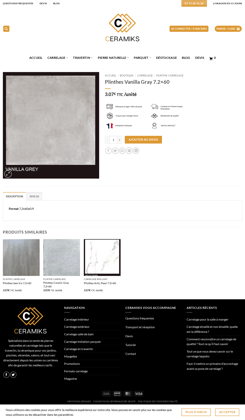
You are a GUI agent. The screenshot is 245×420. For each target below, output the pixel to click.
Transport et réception (140, 327)
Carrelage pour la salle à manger (207, 319)
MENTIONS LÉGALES (79, 401)
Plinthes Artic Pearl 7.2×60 (100, 283)
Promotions (72, 363)
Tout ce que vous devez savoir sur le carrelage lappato (210, 353)
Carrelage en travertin (78, 349)
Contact (130, 353)
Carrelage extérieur (77, 326)
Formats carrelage (76, 371)
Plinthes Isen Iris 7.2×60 (17, 283)
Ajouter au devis (143, 139)
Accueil (110, 75)
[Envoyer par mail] (122, 151)
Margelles (70, 356)
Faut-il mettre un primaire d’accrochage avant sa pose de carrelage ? (212, 366)
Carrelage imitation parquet (82, 341)
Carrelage (56, 57)
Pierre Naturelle (112, 57)
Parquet (141, 57)
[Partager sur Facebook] (108, 151)
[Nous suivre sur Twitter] (13, 375)
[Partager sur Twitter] (115, 151)
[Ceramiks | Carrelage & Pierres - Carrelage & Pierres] (122, 28)
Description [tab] (14, 196)
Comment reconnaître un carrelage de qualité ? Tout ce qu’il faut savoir (211, 341)
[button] (6, 29)
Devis (199, 57)
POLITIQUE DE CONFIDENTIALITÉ (158, 401)
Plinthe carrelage (170, 75)
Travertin (81, 57)
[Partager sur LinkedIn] (136, 151)
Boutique (126, 75)
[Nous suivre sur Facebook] (6, 375)
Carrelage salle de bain (79, 334)
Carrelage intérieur (76, 319)
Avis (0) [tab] (34, 196)
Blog (186, 57)
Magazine (70, 378)
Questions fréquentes (139, 318)
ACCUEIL (35, 57)
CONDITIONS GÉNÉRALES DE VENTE (114, 401)
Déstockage (166, 57)
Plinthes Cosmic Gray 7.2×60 (56, 284)
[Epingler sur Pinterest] (129, 151)
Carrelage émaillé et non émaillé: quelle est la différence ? (212, 329)
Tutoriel (130, 345)
